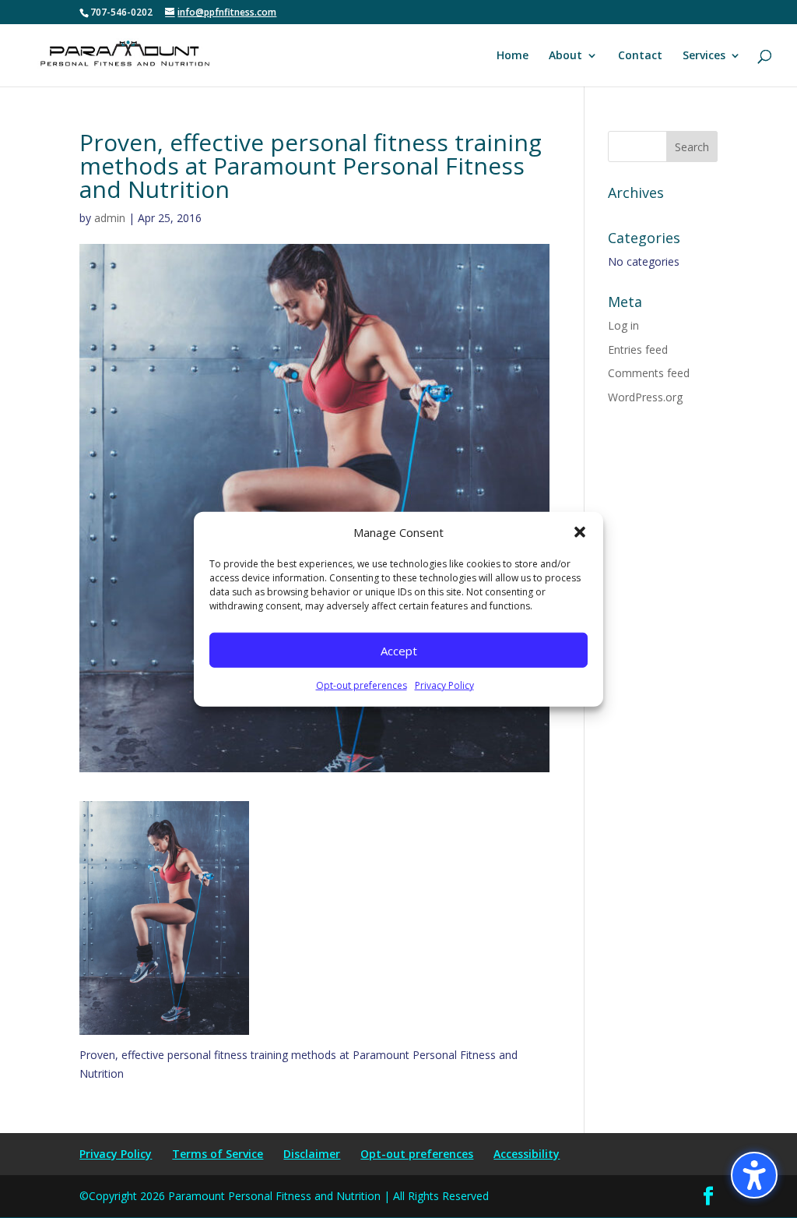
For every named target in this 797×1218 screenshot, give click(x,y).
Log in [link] (623, 325)
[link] (124, 54)
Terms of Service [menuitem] (217, 1153)
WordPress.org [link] (645, 397)
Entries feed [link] (638, 349)
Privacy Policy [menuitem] (115, 1153)
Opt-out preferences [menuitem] (416, 1153)
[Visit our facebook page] (708, 1196)
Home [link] (512, 56)
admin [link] (109, 217)
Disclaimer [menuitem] (311, 1153)
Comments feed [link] (649, 372)
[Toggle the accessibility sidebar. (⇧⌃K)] (754, 1175)
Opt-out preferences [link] (361, 685)
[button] (580, 532)
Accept (399, 650)
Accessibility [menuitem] (526, 1153)
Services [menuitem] (704, 56)
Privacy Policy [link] (444, 685)
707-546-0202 (121, 12)
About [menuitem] (565, 56)
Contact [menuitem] (640, 56)
